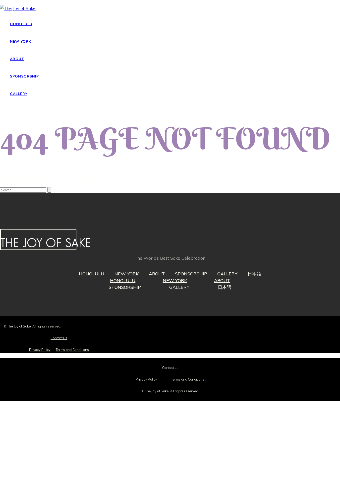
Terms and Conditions (72, 350)
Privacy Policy (40, 350)
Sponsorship (24, 76)
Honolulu (21, 24)
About (17, 59)
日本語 (254, 274)
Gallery (18, 93)
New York (20, 41)
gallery (227, 274)
